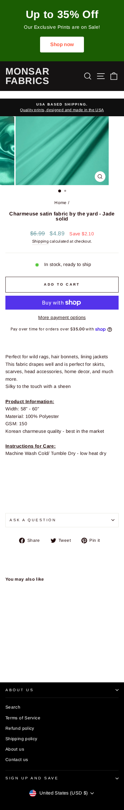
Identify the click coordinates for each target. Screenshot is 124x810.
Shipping (40, 241)
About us (14, 749)
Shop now (62, 44)
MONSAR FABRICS (27, 76)
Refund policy (19, 728)
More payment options (62, 317)
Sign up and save (32, 778)
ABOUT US (19, 690)
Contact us (16, 759)
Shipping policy (21, 738)
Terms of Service (22, 718)
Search (12, 707)
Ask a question (33, 520)
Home (60, 202)
